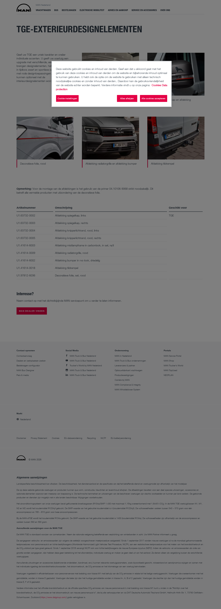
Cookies (156, 85)
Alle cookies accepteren (154, 98)
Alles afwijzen (127, 98)
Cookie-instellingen (67, 98)
